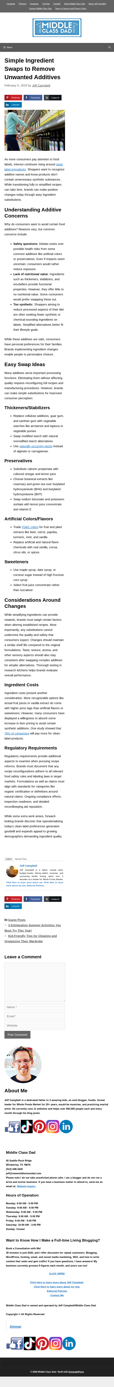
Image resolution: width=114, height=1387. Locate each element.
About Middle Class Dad (74, 4)
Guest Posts (17, 919)
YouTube (46, 4)
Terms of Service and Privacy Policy (71, 8)
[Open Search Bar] (109, 47)
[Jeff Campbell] (12, 876)
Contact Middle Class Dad (40, 8)
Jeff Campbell (28, 865)
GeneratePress (76, 1372)
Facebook (11, 4)
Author (9, 859)
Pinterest (22, 4)
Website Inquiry (26, 1186)
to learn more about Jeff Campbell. (57, 1282)
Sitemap (15, 1326)
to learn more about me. (24, 882)
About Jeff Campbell (97, 4)
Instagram (34, 4)
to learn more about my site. (57, 1286)
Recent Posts (21, 859)
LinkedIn (57, 4)
